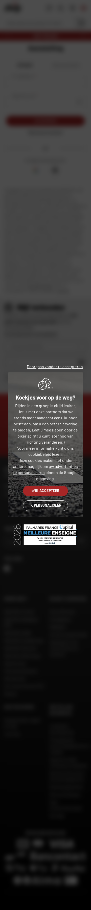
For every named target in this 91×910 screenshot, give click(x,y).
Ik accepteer (47, 490)
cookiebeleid (39, 454)
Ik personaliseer (46, 505)
